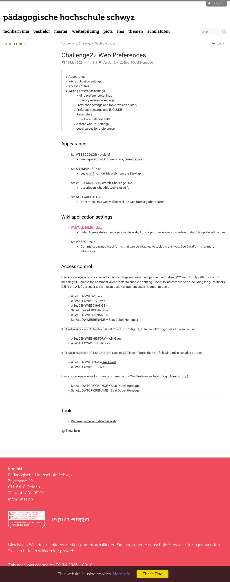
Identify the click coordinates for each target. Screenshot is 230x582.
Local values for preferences (95, 128)
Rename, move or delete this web (93, 421)
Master (61, 31)
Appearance (77, 76)
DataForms (194, 246)
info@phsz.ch (20, 499)
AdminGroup (178, 376)
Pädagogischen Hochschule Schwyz (148, 544)
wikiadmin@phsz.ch (56, 550)
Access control (79, 86)
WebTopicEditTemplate (86, 227)
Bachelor (41, 31)
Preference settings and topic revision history (106, 105)
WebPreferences (104, 43)
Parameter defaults (97, 119)
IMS (120, 31)
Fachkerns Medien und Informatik (76, 544)
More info (121, 573)
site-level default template (192, 232)
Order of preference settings (95, 100)
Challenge (14, 44)
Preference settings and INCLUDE (99, 109)
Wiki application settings (85, 81)
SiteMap (135, 173)
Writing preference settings (87, 91)
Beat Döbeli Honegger (139, 62)
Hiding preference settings (94, 95)
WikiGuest (81, 286)
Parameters (84, 114)
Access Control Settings (92, 124)
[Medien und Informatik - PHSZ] (69, 17)
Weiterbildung (85, 31)
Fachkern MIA (16, 31)
